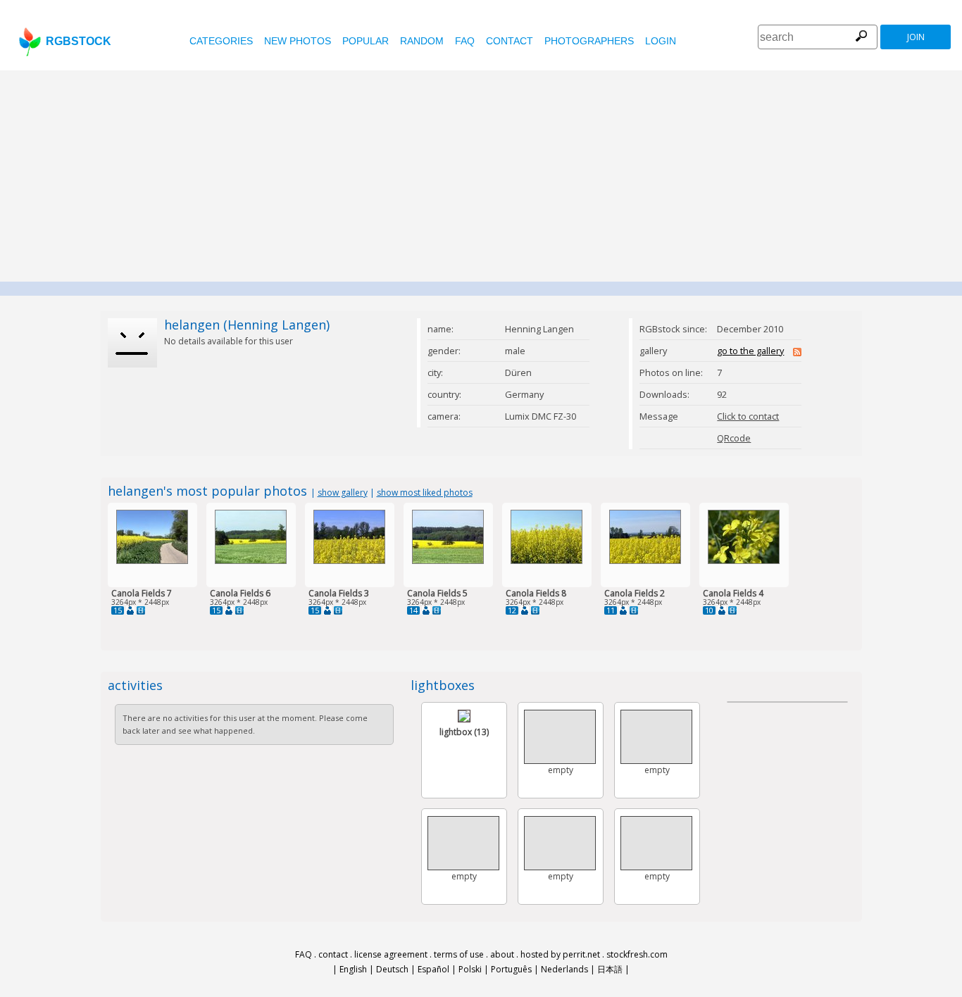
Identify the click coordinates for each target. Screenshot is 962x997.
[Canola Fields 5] (448, 561)
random (422, 40)
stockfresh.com (637, 954)
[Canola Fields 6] (251, 561)
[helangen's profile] (130, 610)
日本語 (610, 969)
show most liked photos (425, 493)
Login (660, 40)
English (353, 969)
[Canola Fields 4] (744, 561)
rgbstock (78, 41)
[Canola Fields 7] (152, 561)
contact (509, 40)
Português (511, 969)
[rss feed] (797, 352)
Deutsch (392, 969)
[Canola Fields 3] (349, 561)
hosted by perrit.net (560, 954)
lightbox (464, 732)
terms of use (459, 954)
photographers (589, 40)
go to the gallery (750, 350)
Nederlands (564, 969)
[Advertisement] (481, 176)
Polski (470, 969)
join (916, 37)
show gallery (343, 493)
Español (433, 969)
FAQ (465, 40)
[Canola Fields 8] (546, 561)
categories (221, 40)
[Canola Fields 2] (645, 561)
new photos (297, 40)
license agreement (390, 954)
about (502, 954)
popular (365, 40)
